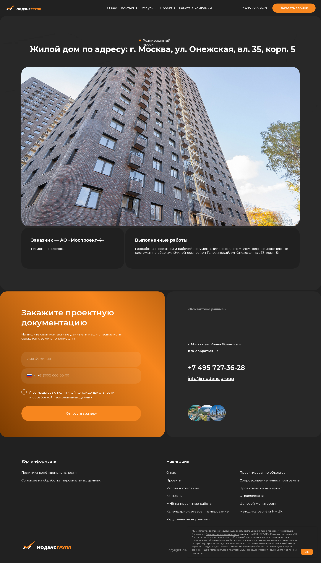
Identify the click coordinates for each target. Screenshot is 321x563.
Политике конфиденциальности (222, 534)
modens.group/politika (254, 546)
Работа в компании (195, 8)
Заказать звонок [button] (294, 8)
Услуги (147, 8)
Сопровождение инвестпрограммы (270, 480)
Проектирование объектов (262, 472)
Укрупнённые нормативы (188, 519)
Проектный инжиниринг (261, 488)
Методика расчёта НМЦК (261, 511)
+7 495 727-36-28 (254, 8)
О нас (112, 8)
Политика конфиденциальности (49, 472)
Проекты (167, 8)
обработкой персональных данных (62, 397)
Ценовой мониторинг (258, 503)
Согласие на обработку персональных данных (60, 480)
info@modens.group (211, 378)
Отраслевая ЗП (252, 496)
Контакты (129, 8)
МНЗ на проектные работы (189, 503)
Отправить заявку (81, 413)
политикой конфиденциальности (85, 392)
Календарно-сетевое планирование (197, 511)
